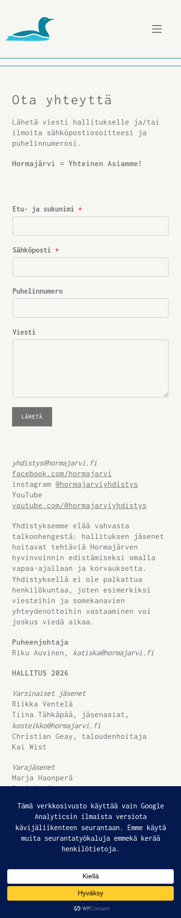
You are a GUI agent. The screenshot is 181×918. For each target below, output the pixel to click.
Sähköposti (36, 250)
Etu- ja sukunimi (47, 209)
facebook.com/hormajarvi (62, 473)
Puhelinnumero (38, 291)
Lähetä (32, 417)
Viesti (24, 332)
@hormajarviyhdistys (97, 484)
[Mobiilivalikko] (157, 29)
